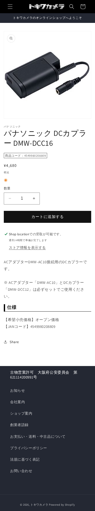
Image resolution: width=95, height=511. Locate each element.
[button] (10, 6)
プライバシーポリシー (28, 448)
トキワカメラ (39, 504)
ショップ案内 (21, 413)
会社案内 (17, 402)
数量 (7, 188)
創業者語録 (19, 424)
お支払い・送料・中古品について (38, 436)
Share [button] (14, 342)
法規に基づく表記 (25, 459)
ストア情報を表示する (27, 247)
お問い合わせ (21, 471)
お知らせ (17, 390)
